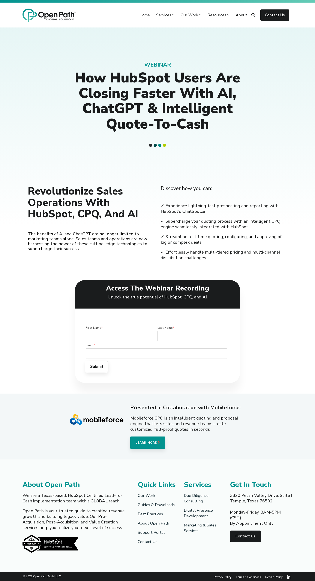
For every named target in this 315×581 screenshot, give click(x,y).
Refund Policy (274, 577)
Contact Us (275, 15)
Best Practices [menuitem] (150, 514)
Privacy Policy (222, 577)
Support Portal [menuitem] (151, 532)
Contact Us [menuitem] (147, 541)
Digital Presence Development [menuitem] (199, 513)
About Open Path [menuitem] (153, 523)
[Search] (253, 15)
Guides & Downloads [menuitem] (156, 504)
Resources (217, 15)
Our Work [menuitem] (146, 495)
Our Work (189, 15)
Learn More (147, 443)
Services (163, 15)
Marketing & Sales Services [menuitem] (200, 528)
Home (145, 15)
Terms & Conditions (248, 577)
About (241, 15)
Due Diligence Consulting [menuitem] (197, 498)
